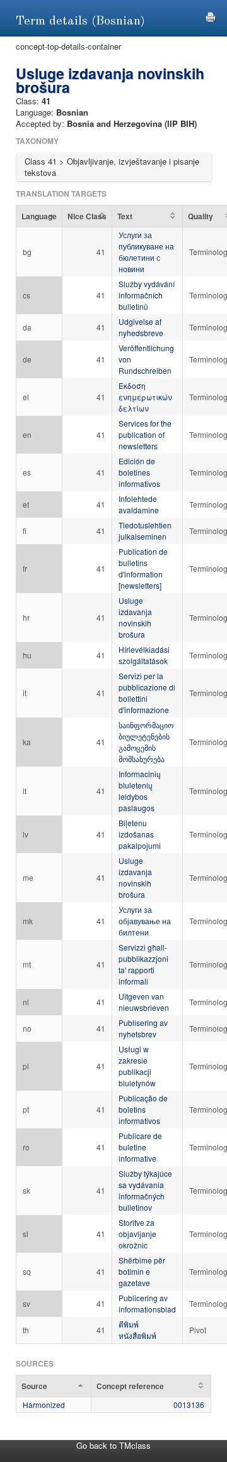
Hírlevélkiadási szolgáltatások (144, 655)
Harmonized (44, 1404)
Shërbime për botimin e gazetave (142, 1271)
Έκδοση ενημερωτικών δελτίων (145, 396)
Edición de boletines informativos (139, 472)
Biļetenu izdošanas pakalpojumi (140, 834)
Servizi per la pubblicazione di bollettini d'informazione (147, 692)
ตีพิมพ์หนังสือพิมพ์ (137, 1330)
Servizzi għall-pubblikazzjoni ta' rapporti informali (143, 964)
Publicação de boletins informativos (143, 1109)
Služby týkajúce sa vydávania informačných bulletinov (145, 1190)
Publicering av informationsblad (147, 1303)
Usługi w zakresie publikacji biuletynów (137, 1066)
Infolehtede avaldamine (139, 504)
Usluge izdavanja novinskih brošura (135, 617)
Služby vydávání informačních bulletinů (147, 295)
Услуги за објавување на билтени (145, 920)
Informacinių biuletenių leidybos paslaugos (140, 790)
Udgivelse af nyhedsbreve (141, 327)
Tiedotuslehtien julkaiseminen (145, 531)
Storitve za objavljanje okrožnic (137, 1233)
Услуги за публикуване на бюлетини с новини (146, 251)
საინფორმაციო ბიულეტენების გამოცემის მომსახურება (146, 741)
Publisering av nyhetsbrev (143, 1028)
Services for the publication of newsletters (145, 434)
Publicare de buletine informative (140, 1147)
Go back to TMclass (113, 1445)
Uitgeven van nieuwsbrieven (144, 1002)
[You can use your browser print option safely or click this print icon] (211, 15)
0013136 (188, 1404)
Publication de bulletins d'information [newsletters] (143, 568)
